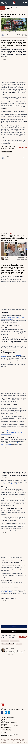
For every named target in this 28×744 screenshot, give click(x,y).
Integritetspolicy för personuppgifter (9, 722)
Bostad (10, 11)
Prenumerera (23, 147)
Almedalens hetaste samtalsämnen (13, 483)
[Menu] (26, 3)
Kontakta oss (4, 719)
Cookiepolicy (4, 724)
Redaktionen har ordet (6, 730)
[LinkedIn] (9, 712)
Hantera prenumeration (6, 716)
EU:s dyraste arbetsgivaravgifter (15, 430)
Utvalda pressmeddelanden (7, 717)
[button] (14, 626)
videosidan (8, 273)
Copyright (3, 721)
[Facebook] (2, 712)
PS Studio (11, 233)
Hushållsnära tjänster (7, 151)
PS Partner (3, 732)
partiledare (18, 643)
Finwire (8, 156)
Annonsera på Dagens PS (7, 729)
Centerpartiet (5, 641)
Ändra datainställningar (6, 735)
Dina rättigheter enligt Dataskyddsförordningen (12, 725)
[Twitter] (6, 712)
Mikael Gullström (10, 648)
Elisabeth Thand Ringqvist (8, 643)
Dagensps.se (4, 11)
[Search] (24, 3)
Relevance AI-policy (6, 727)
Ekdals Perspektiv (15, 641)
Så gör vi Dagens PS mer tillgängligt (9, 734)
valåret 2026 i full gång (7, 591)
